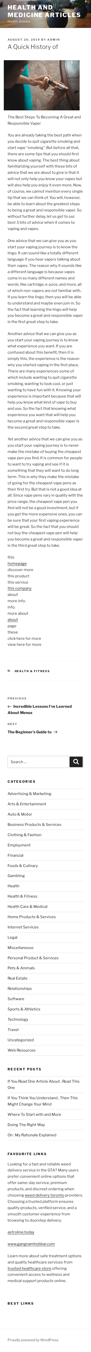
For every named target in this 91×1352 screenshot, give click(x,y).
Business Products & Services (34, 824)
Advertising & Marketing (29, 793)
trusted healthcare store (29, 1268)
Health (13, 886)
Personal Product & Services (33, 958)
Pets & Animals (21, 968)
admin (53, 39)
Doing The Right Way (26, 1125)
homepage (17, 563)
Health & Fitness (32, 671)
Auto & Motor (20, 814)
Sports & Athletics (24, 1009)
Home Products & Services (32, 917)
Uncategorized (21, 1040)
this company (20, 588)
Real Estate (18, 978)
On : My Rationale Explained (32, 1135)
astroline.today (21, 1232)
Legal (12, 937)
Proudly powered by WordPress (33, 1340)
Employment (19, 845)
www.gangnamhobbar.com (31, 1244)
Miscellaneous (21, 947)
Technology (18, 1019)
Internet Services (23, 927)
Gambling (16, 875)
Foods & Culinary (23, 865)
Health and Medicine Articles (44, 11)
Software (16, 999)
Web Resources (22, 1050)
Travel (13, 1029)
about (13, 619)
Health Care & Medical (28, 906)
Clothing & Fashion (24, 835)
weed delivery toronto (44, 1195)
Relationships (20, 988)
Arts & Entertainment (27, 804)
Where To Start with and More (34, 1114)
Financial (16, 855)
